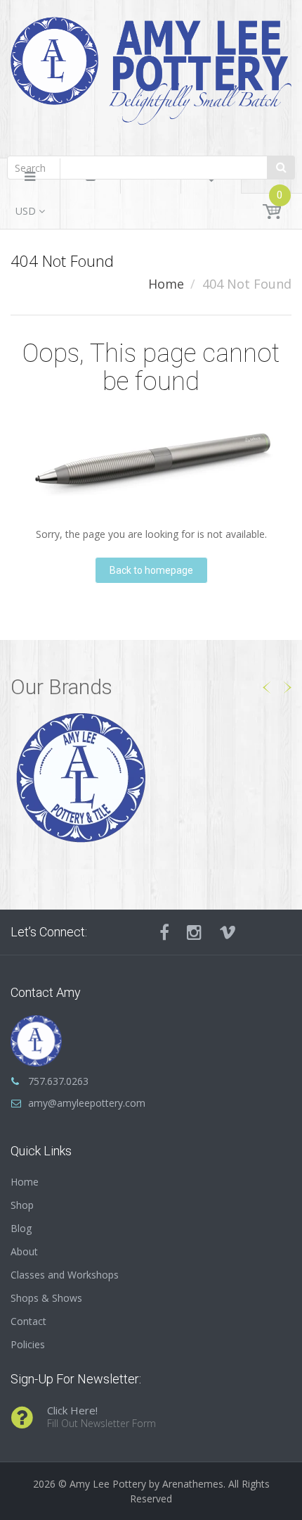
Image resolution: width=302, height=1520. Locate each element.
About (24, 1251)
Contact (28, 1321)
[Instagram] (194, 932)
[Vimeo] (227, 932)
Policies (28, 1344)
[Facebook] (164, 932)
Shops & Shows (46, 1298)
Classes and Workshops (65, 1274)
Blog (21, 1228)
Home (166, 283)
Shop (22, 1205)
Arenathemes (192, 1483)
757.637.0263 (58, 1081)
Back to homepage (151, 570)
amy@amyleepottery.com (86, 1103)
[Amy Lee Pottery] (151, 76)
